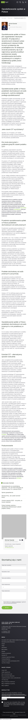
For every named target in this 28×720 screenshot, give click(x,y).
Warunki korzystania (14, 716)
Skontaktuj (23, 207)
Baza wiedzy (10, 18)
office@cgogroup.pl (9, 547)
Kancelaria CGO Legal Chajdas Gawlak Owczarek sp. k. (14, 639)
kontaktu (4, 434)
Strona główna (4, 18)
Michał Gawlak (13, 23)
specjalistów (17, 209)
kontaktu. (19, 478)
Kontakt (3, 651)
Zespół (3, 643)
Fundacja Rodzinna (6, 659)
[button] (25, 2)
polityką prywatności (16, 601)
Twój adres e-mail (6, 696)
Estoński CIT (4, 655)
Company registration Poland (8, 657)
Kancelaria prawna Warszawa (8, 641)
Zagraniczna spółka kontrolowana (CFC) (11, 660)
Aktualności (4, 647)
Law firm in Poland (6, 662)
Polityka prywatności (6, 653)
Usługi (3, 645)
